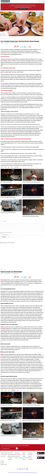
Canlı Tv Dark (10, 452)
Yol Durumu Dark (4, 454)
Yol (17, 390)
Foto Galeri (30, 452)
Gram (5, 390)
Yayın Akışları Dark (11, 454)
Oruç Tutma (16, 167)
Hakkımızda (10, 472)
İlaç (8, 167)
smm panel (10, 459)
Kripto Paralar (25, 457)
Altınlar (24, 452)
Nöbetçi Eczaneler (11, 456)
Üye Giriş (2, 461)
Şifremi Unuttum (4, 464)
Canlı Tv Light (3, 456)
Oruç (12, 167)
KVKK (25, 472)
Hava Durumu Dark (4, 452)
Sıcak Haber (30, 459)
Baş (2, 167)
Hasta (5, 167)
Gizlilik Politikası (18, 472)
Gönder (4, 236)
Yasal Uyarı (35, 472)
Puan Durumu (17, 456)
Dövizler (24, 454)
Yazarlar (29, 456)
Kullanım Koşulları (30, 472)
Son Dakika (10, 457)
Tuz (8, 390)
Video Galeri (30, 454)
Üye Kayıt (2, 462)
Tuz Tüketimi (13, 390)
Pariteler (24, 459)
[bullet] (13, 236)
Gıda (2, 390)
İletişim (14, 472)
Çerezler (22, 472)
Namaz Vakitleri (18, 454)
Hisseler (24, 456)
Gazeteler (30, 457)
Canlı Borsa (17, 452)
